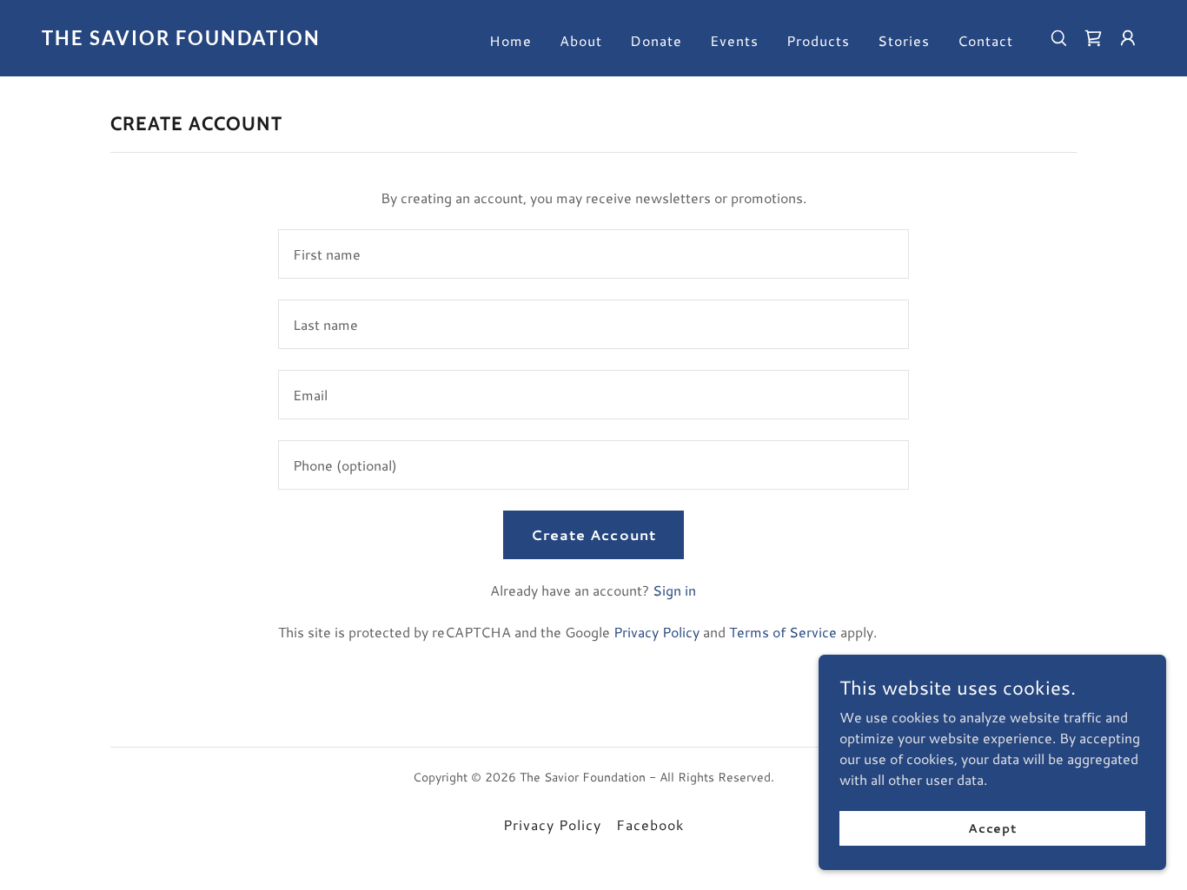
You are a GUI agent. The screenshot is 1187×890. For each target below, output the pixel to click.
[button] (1093, 38)
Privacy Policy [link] (656, 632)
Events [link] (734, 40)
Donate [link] (656, 40)
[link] (196, 39)
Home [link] (510, 40)
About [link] (581, 40)
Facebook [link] (650, 824)
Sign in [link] (674, 590)
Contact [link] (985, 40)
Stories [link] (904, 40)
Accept (992, 827)
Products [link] (818, 40)
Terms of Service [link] (783, 632)
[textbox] (593, 254)
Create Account (593, 534)
